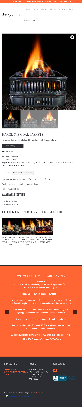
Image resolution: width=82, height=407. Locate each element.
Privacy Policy (41, 393)
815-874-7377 (17, 1)
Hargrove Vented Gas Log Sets (62, 163)
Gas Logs (13, 160)
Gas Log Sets (11, 163)
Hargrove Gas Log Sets (25, 163)
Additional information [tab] (22, 173)
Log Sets (5, 166)
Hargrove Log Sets (42, 163)
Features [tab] (7, 173)
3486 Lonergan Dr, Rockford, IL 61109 (42, 1)
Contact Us (66, 1)
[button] (20, 15)
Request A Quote (13, 146)
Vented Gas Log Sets (17, 166)
